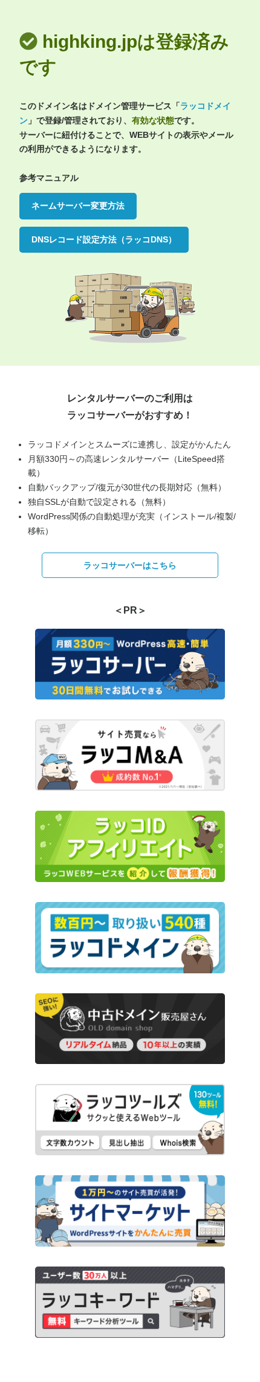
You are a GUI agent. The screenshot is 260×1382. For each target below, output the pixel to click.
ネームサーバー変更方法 (78, 205)
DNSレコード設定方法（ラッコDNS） (104, 239)
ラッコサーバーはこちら (130, 565)
